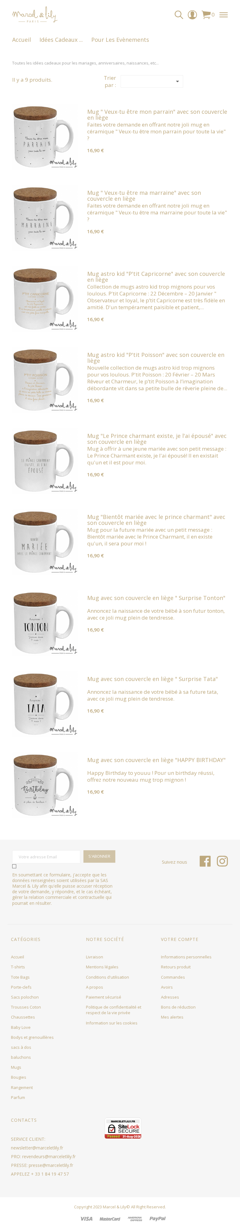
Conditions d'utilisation (107, 977)
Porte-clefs (21, 987)
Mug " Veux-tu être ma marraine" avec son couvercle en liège (144, 196)
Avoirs (167, 987)
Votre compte (179, 939)
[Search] (179, 15)
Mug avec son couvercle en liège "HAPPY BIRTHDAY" (156, 760)
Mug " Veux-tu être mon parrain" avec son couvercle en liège (157, 115)
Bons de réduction (178, 1007)
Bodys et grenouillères (32, 1037)
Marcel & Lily (114, 1207)
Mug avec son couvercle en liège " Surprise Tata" (152, 679)
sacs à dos (21, 1047)
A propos (94, 987)
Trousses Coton (26, 1007)
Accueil (17, 957)
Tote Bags (20, 977)
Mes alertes (172, 1017)
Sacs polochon (25, 997)
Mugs (16, 1067)
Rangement (22, 1087)
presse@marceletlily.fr (51, 1165)
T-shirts (18, 967)
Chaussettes (23, 1017)
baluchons (21, 1057)
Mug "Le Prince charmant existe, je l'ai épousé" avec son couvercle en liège (157, 439)
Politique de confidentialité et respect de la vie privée (113, 1009)
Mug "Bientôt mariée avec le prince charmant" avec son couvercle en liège (156, 520)
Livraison (94, 957)
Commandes (173, 977)
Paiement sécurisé (103, 997)
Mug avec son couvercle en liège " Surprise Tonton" (156, 598)
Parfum (18, 1097)
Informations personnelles (186, 957)
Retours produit (176, 967)
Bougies (18, 1077)
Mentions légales (102, 967)
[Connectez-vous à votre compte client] (192, 17)
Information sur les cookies (112, 1023)
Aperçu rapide (45, 162)
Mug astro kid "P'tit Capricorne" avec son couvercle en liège (156, 277)
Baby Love (21, 1027)
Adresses (170, 997)
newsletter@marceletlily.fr (37, 1148)
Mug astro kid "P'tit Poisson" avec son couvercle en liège (155, 358)
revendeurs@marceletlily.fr (49, 1156)
